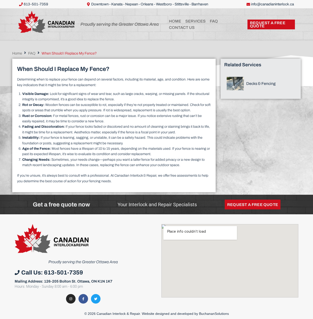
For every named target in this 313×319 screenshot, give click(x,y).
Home (17, 53)
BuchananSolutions (214, 314)
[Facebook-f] (83, 299)
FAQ (31, 53)
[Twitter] (96, 299)
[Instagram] (71, 299)
